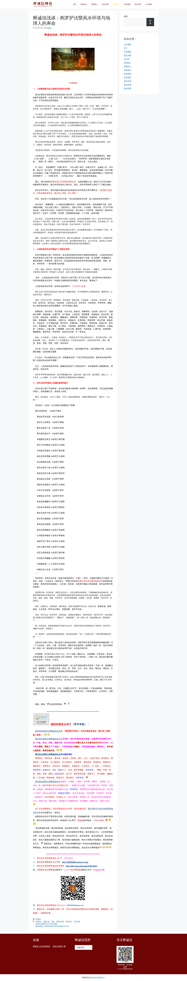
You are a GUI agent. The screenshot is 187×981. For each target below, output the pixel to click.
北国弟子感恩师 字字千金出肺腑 (46, 924)
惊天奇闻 (127, 55)
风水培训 (138, 4)
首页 (74, 4)
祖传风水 (84, 4)
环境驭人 (116, 4)
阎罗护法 (69, 921)
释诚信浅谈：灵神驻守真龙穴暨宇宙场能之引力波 (52, 926)
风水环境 (77, 921)
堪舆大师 (46, 921)
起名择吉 (127, 77)
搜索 (125, 16)
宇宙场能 (127, 4)
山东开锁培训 (44, 946)
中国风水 (38, 921)
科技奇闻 (127, 74)
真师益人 (94, 4)
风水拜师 (105, 4)
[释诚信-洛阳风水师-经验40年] (42, 4)
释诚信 (35, 946)
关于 (125, 48)
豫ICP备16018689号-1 (97, 977)
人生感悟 (148, 4)
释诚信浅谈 (60, 921)
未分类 (126, 59)
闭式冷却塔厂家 (59, 946)
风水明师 (127, 88)
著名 (52, 921)
